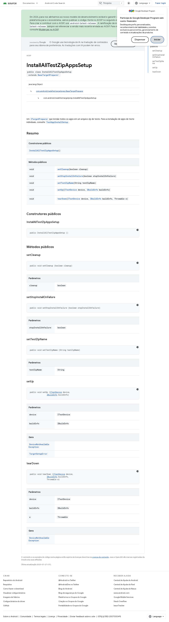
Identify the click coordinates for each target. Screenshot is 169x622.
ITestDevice (70, 190)
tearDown (62, 198)
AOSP (29, 55)
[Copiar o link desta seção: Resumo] (41, 133)
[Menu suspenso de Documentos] (38, 3)
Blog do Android (65, 588)
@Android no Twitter (67, 580)
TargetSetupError (38, 454)
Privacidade (63, 616)
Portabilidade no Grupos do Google (73, 605)
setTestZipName (66, 183)
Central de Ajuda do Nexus (125, 588)
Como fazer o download (13, 588)
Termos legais (40, 616)
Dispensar (140, 39)
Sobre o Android (10, 616)
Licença (51, 616)
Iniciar (157, 39)
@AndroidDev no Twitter (68, 584)
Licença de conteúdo (100, 557)
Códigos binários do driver (14, 601)
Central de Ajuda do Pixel (124, 584)
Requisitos (7, 584)
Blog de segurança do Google (71, 593)
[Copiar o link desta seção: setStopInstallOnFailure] (57, 297)
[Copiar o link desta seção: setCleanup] (43, 255)
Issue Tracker (119, 605)
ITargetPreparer (39, 119)
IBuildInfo (92, 190)
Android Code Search (55, 3)
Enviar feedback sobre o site (82, 616)
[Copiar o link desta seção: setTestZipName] (49, 339)
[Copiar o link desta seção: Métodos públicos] (56, 247)
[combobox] (111, 3)
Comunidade (25, 616)
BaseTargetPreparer (48, 75)
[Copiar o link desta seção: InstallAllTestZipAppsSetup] (62, 222)
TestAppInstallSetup (57, 122)
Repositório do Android (12, 580)
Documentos (29, 3)
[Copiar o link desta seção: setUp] (36, 381)
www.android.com (121, 593)
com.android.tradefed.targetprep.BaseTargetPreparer (59, 91)
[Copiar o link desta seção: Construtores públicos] (63, 214)
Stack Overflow (120, 601)
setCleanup (63, 169)
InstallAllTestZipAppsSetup (43, 150)
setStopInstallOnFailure (70, 176)
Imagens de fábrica (11, 597)
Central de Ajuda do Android (126, 580)
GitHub (6, 605)
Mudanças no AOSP (48, 29)
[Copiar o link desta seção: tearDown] (41, 463)
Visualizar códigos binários (14, 593)
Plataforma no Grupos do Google (72, 597)
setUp (60, 190)
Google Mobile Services (123, 597)
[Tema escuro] (137, 229)
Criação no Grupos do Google (71, 601)
